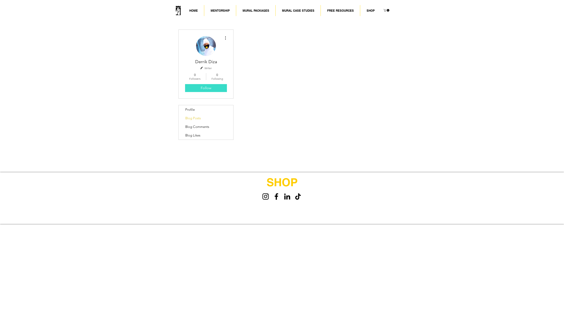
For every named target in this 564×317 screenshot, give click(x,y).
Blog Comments (197, 127)
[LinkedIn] (287, 196)
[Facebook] (276, 196)
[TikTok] (298, 196)
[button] (298, 10)
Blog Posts (193, 118)
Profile (190, 109)
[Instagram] (265, 196)
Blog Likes (192, 135)
